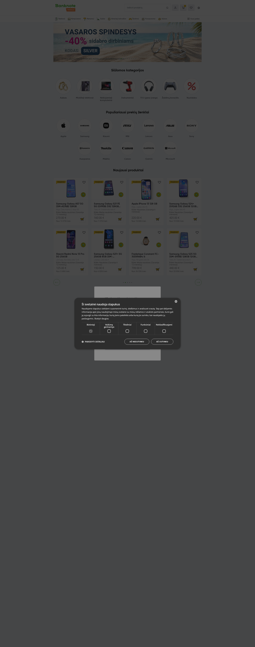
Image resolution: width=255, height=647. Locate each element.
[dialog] (127, 323)
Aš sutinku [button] (162, 341)
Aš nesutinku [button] (137, 341)
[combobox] (176, 301)
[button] (93, 341)
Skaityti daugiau (101, 318)
